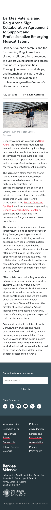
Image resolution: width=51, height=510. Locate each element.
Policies (33, 424)
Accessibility (36, 442)
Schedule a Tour (11, 429)
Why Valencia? (11, 424)
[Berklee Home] (23, 467)
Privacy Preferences (35, 449)
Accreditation (36, 429)
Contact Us (9, 442)
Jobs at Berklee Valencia (11, 449)
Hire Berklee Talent (9, 435)
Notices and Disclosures (35, 435)
